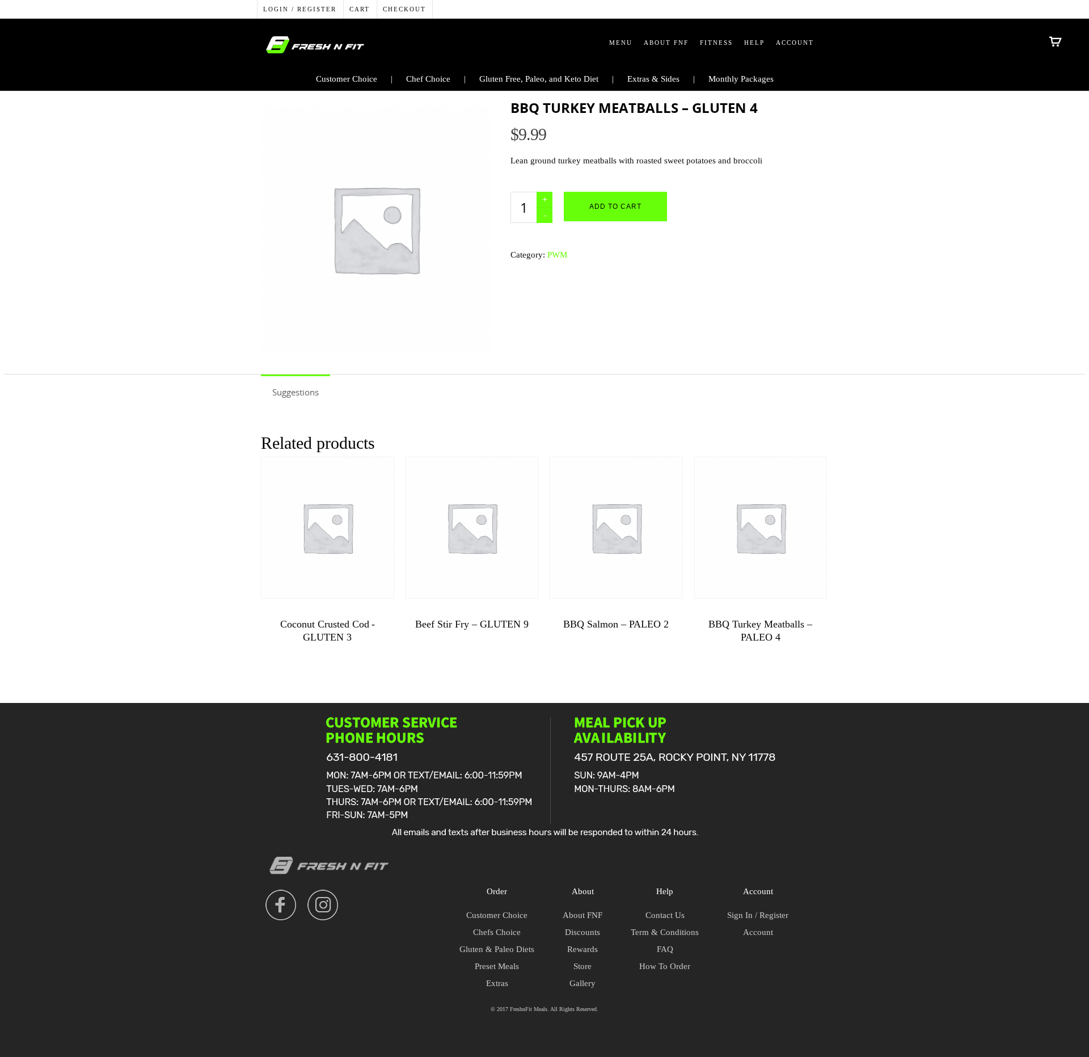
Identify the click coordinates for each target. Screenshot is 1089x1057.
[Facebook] (281, 905)
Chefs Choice (497, 932)
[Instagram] (323, 905)
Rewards (582, 949)
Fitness (716, 42)
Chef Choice (428, 78)
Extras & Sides (653, 78)
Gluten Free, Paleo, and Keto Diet (538, 78)
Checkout (404, 9)
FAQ (665, 949)
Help (754, 42)
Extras (497, 983)
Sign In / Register (757, 915)
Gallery (582, 983)
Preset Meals (497, 966)
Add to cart (615, 206)
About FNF (666, 42)
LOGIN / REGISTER (299, 9)
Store (582, 966)
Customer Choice (346, 78)
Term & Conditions (665, 932)
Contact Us (665, 915)
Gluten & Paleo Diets (496, 949)
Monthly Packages (741, 78)
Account (795, 42)
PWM (557, 254)
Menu (620, 42)
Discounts (582, 932)
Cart (359, 9)
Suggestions (295, 392)
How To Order (664, 966)
